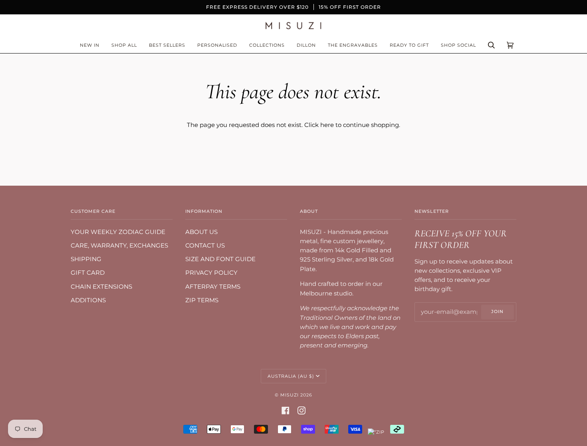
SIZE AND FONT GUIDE (220, 259)
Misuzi (289, 395)
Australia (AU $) (291, 376)
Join (497, 311)
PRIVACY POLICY (211, 272)
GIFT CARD (88, 272)
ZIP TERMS (201, 300)
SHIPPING (86, 259)
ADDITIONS (88, 300)
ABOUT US (201, 232)
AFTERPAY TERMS (212, 286)
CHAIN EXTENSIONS (101, 286)
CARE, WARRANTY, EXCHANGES (119, 245)
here (327, 125)
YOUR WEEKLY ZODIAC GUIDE (118, 232)
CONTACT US (205, 245)
